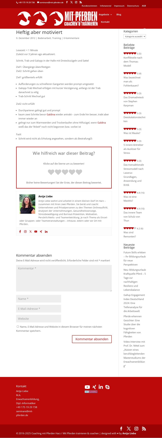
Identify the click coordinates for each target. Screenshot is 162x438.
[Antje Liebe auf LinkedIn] (101, 387)
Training (56, 38)
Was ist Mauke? (132, 133)
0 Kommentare (71, 38)
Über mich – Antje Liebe (84, 22)
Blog (118, 14)
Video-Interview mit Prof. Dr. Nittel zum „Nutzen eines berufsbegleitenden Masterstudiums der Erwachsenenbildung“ (134, 353)
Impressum (119, 6)
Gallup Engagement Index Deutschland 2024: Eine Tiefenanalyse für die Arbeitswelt (134, 303)
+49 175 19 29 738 (26, 2)
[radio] (51, 172)
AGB (144, 6)
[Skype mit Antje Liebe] (107, 387)
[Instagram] (25, 231)
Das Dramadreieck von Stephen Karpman (134, 101)
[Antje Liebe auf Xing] (94, 387)
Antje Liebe (129, 433)
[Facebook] (20, 231)
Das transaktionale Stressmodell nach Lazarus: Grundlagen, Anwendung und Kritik (134, 174)
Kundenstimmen (89, 6)
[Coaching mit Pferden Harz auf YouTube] (87, 387)
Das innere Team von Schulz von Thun (133, 216)
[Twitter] (30, 231)
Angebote (104, 14)
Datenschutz (133, 6)
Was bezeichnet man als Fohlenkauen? (132, 81)
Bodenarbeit (44, 38)
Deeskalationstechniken (134, 119)
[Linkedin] (46, 231)
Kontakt (105, 22)
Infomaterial (105, 6)
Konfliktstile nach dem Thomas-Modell (133, 61)
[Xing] (40, 231)
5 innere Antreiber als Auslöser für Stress (133, 148)
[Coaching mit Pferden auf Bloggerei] (91, 392)
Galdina (51, 114)
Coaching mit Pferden (83, 14)
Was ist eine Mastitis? (130, 198)
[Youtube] (35, 231)
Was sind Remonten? (130, 234)
